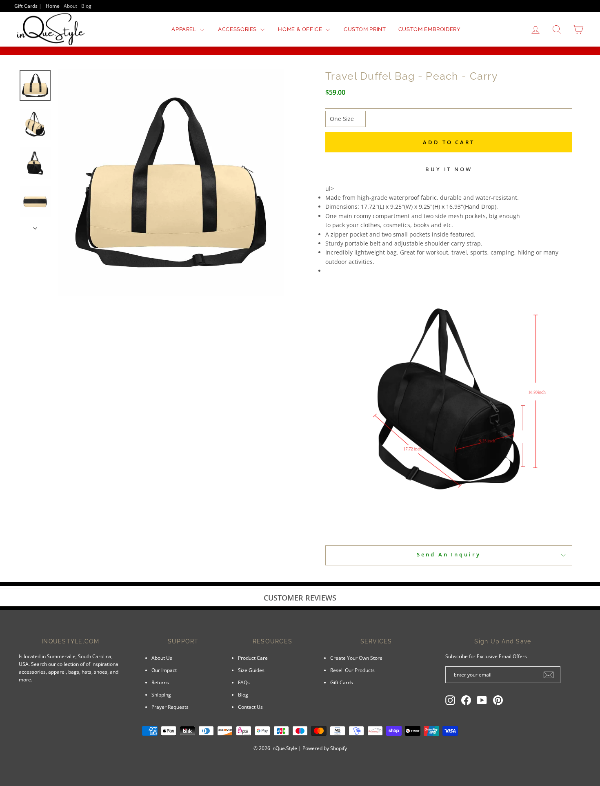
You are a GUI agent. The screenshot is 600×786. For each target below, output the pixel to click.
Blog (86, 5)
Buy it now (448, 169)
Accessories (238, 29)
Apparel (184, 29)
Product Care (253, 657)
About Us (161, 657)
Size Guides (251, 670)
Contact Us (250, 706)
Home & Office (301, 29)
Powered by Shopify (324, 748)
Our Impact (164, 670)
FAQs (244, 682)
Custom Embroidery (429, 29)
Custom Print (365, 29)
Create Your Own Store (356, 657)
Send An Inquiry (449, 554)
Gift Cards (341, 682)
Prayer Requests (170, 706)
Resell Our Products (352, 670)
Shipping (161, 694)
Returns (160, 682)
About (70, 5)
